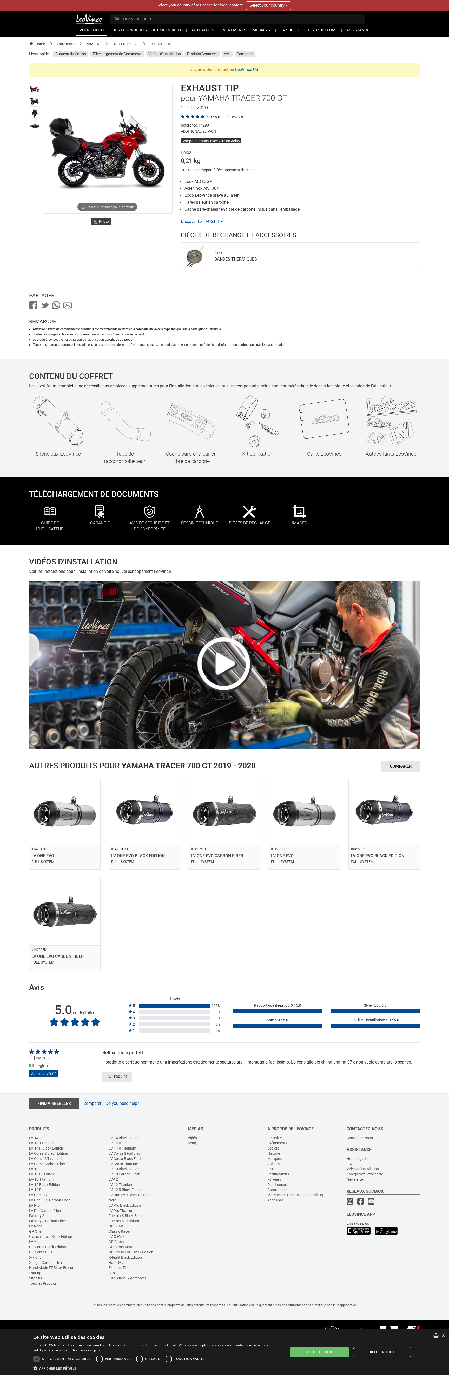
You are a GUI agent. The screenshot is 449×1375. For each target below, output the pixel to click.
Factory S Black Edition (127, 1216)
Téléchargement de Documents (117, 54)
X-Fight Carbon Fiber (45, 1262)
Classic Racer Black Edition (50, 1236)
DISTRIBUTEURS (322, 30)
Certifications (278, 1174)
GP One (35, 1231)
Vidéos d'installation (363, 1169)
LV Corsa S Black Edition (48, 1153)
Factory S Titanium (124, 1221)
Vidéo (192, 1138)
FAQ (350, 1164)
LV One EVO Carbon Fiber (49, 1200)
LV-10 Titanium (41, 1179)
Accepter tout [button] (319, 1352)
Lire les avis (233, 117)
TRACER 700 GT (125, 44)
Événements (277, 1143)
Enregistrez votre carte (365, 1174)
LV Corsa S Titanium (45, 1159)
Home (40, 44)
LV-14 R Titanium (122, 1148)
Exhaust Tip (118, 1268)
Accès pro (275, 1200)
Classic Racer (119, 1231)
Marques (274, 1159)
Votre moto (65, 44)
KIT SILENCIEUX (167, 30)
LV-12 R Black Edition (126, 1190)
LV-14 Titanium (41, 1143)
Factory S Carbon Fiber (47, 1221)
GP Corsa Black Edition (47, 1247)
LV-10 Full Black (42, 1174)
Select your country (267, 5)
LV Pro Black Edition (125, 1205)
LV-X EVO (116, 1236)
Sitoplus (35, 1278)
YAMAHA (93, 44)
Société (273, 1148)
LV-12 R (35, 1190)
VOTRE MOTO (92, 30)
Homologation (358, 1159)
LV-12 (113, 1179)
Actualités (275, 1138)
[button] (156, 1368)
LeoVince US (246, 69)
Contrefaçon (277, 1190)
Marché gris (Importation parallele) (295, 1195)
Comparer (245, 54)
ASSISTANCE (357, 30)
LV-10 (33, 1169)
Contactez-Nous (360, 1138)
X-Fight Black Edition (125, 1257)
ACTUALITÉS (202, 30)
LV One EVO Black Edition (129, 1195)
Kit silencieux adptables (127, 1278)
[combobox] (436, 1335)
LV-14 (33, 1138)
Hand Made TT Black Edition (51, 1268)
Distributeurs (277, 1185)
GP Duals (116, 1226)
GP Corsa (116, 1242)
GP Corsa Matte (121, 1247)
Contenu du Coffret (70, 54)
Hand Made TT (120, 1262)
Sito (112, 1273)
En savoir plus (358, 1223)
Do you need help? (122, 1103)
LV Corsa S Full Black (125, 1153)
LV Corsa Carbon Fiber (47, 1164)
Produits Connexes (202, 54)
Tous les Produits (43, 1283)
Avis (227, 54)
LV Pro (34, 1205)
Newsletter (355, 1179)
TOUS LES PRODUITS (128, 30)
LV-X (33, 1242)
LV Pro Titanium (121, 1210)
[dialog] (224, 1352)
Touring (35, 1273)
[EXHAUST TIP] (34, 88)
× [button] (443, 1335)
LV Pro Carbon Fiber (45, 1210)
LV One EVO (38, 1195)
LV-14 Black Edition (124, 1138)
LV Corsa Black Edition (127, 1159)
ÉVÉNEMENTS (233, 30)
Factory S (36, 1216)
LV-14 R (115, 1143)
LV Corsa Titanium (123, 1164)
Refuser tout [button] (382, 1352)
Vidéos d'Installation (164, 54)
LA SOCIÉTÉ (291, 30)
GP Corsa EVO (40, 1252)
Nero (112, 1200)
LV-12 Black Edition (44, 1185)
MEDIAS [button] (260, 30)
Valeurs (273, 1164)
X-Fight (35, 1257)
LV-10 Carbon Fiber (124, 1174)
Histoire (273, 1153)
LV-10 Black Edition (124, 1169)
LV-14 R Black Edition (46, 1148)
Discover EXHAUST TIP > (203, 221)
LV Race (35, 1226)
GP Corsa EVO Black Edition (131, 1252)
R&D (270, 1169)
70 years (274, 1179)
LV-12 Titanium (121, 1185)
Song (192, 1143)
